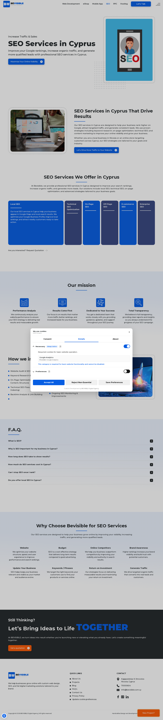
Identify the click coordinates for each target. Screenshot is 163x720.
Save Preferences (114, 382)
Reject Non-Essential (81, 382)
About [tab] (115, 339)
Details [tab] (81, 339)
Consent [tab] (47, 339)
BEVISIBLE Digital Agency (90, 388)
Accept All (49, 382)
